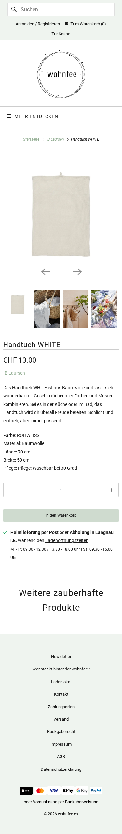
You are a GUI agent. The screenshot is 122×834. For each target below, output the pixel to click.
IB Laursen (14, 373)
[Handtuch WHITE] (61, 207)
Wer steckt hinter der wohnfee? (61, 669)
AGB (61, 756)
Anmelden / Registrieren (38, 24)
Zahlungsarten (61, 706)
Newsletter (61, 656)
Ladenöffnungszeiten (66, 540)
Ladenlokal (61, 681)
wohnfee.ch (68, 814)
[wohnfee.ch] (60, 75)
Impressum (61, 744)
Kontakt (61, 694)
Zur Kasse (60, 33)
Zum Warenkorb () (87, 24)
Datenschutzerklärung (61, 769)
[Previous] (45, 271)
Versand (61, 719)
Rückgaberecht (61, 731)
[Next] (77, 271)
